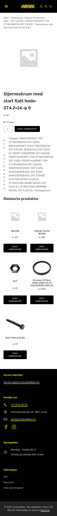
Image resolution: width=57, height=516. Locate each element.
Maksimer (45, 510)
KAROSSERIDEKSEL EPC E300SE (27, 175)
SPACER (15, 231)
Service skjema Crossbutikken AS (21, 382)
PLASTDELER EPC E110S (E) (24, 179)
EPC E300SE (17, 21)
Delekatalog (16, 18)
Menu (6, 6)
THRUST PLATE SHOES (42, 232)
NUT (15, 281)
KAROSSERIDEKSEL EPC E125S (26, 172)
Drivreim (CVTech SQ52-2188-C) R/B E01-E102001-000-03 (42, 283)
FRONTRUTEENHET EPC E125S (26, 168)
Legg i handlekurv (27, 129)
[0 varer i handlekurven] (50, 6)
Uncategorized (42, 190)
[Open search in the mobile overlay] (45, 6)
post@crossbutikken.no (23, 419)
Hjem (6, 18)
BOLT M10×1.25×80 (15, 338)
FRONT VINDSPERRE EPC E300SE (31, 153)
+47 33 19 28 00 (19, 404)
